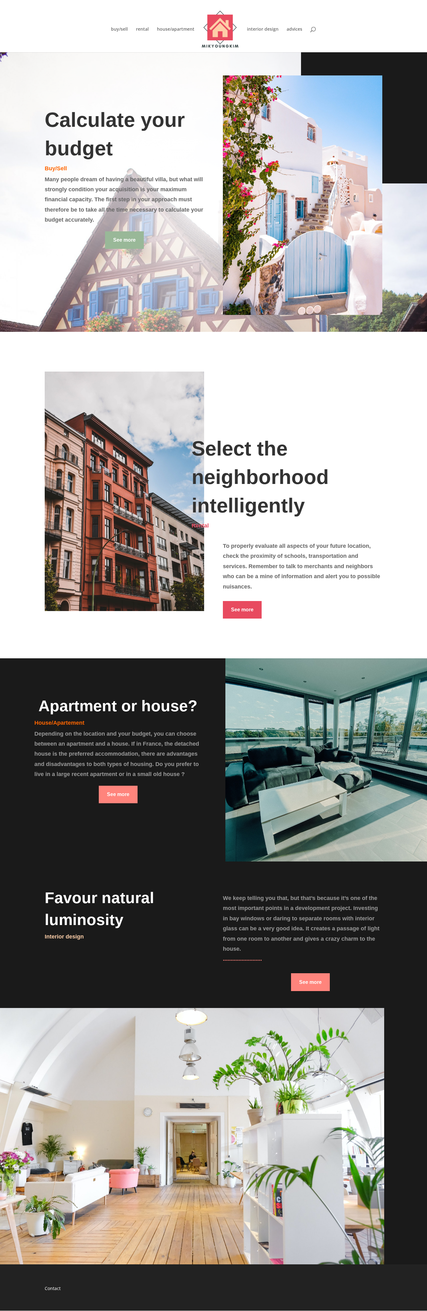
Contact (53, 1288)
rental (142, 29)
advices (294, 29)
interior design (263, 29)
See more (124, 240)
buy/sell (119, 29)
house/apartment (175, 29)
